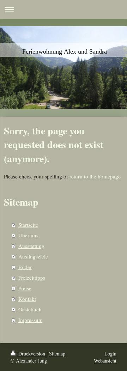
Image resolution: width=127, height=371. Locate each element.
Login (110, 353)
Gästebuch (30, 309)
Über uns (28, 235)
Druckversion (32, 353)
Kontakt (27, 298)
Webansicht (105, 360)
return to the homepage (95, 176)
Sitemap (57, 353)
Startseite (28, 224)
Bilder (25, 266)
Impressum (30, 319)
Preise (24, 288)
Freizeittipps (31, 277)
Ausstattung (31, 245)
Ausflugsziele (33, 256)
